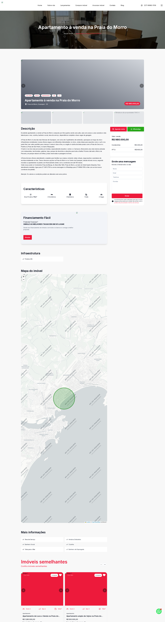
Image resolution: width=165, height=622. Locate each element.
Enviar (127, 196)
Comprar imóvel (81, 5)
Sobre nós (51, 5)
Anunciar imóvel (98, 5)
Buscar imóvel (68, 33)
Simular (27, 237)
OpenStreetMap (96, 522)
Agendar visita (120, 129)
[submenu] (161, 5)
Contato (112, 5)
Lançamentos (65, 5)
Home (40, 5)
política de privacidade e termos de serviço (126, 202)
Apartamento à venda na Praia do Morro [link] (88, 33)
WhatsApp (137, 129)
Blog (122, 5)
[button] (23, 86)
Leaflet (88, 522)
